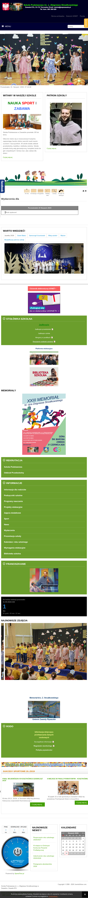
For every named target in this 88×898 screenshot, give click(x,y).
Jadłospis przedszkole (43, 329)
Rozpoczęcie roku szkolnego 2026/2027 (43, 839)
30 (63, 853)
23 (63, 850)
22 (83, 847)
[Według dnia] (47, 190)
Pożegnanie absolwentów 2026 (42, 865)
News (6, 524)
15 (83, 844)
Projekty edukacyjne (13, 507)
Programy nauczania (13, 501)
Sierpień (71, 833)
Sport (6, 519)
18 (70, 847)
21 (80, 847)
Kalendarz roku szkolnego (16, 542)
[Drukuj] (84, 191)
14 (80, 844)
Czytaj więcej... (37, 803)
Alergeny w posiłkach (43, 337)
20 (76, 847)
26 (73, 850)
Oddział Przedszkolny (14, 473)
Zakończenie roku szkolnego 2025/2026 (43, 857)
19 (73, 847)
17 (66, 847)
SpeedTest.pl (19, 873)
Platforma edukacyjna (44, 348)
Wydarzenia (9, 530)
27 (76, 850)
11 (70, 844)
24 (66, 850)
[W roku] (27, 190)
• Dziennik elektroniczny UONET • (42, 289)
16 (63, 847)
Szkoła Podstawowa (13, 467)
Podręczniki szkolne (13, 495)
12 (73, 844)
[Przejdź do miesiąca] (61, 190)
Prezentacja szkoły (12, 536)
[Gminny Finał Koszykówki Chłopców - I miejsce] (68, 789)
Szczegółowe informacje (43, 742)
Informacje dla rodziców (15, 490)
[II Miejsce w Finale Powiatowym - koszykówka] (23, 788)
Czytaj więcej (7, 157)
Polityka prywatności (44, 750)
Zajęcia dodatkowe (12, 513)
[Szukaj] (54, 190)
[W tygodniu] (40, 190)
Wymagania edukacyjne (14, 548)
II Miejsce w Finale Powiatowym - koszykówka (23, 779)
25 (70, 850)
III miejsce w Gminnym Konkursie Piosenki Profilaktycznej (41, 848)
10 (66, 844)
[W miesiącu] (34, 190)
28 (80, 850)
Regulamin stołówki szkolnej (43, 341)
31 (66, 853)
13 (76, 844)
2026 (76, 833)
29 (83, 850)
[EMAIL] (86, 191)
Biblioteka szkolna (12, 554)
